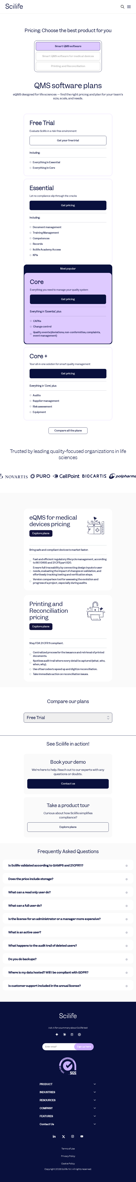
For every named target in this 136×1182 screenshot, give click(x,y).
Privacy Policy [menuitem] (68, 1156)
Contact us (68, 783)
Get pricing (68, 205)
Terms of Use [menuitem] (68, 1149)
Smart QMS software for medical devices (68, 56)
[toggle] (129, 7)
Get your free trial (68, 140)
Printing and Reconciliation (68, 66)
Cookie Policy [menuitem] (68, 1164)
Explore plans (40, 533)
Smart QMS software (68, 46)
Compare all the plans (68, 430)
